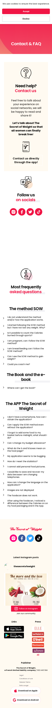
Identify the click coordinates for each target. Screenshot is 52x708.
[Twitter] (30, 212)
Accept (26, 11)
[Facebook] (21, 212)
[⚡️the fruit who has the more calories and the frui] (26, 594)
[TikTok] (38, 212)
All (38, 654)
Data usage (23, 685)
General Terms (24, 682)
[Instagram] (13, 212)
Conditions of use (26, 679)
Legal (21, 675)
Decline (26, 19)
